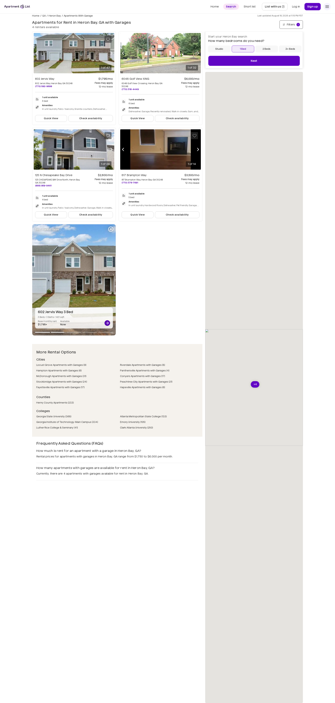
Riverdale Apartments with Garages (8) (142, 365)
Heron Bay (55, 15)
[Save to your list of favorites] (108, 39)
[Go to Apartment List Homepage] (17, 6)
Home (35, 15)
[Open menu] (327, 6)
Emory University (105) (133, 422)
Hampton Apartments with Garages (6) (59, 370)
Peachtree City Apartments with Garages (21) (146, 381)
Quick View (51, 118)
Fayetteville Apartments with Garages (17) (60, 387)
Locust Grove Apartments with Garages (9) (61, 365)
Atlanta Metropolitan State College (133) (143, 416)
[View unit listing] (107, 323)
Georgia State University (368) (53, 416)
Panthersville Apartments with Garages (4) (144, 370)
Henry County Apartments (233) (55, 402)
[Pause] (111, 229)
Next (254, 60)
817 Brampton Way (134, 175)
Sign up (312, 6)
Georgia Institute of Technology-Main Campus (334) (67, 422)
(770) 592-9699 (43, 86)
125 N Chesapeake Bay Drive (53, 175)
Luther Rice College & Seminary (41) (57, 427)
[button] (255, 384)
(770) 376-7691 (130, 183)
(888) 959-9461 (43, 185)
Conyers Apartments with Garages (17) (142, 376)
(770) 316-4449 (130, 89)
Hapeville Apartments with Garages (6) (142, 387)
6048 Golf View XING (135, 78)
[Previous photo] (36, 53)
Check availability (90, 118)
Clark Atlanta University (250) (136, 427)
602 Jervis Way (44, 78)
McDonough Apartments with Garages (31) (61, 376)
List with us (276, 7)
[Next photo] (111, 53)
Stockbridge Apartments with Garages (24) (61, 381)
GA (44, 15)
